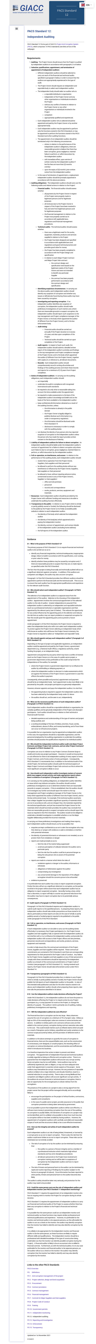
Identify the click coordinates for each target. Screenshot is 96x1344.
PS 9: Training (32, 1305)
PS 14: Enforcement (34, 1324)
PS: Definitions (33, 1272)
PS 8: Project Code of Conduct (38, 1302)
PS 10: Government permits (37, 1309)
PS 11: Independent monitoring (38, 1313)
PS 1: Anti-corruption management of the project (45, 1276)
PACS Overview (32, 1269)
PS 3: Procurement (34, 1283)
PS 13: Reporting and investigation (40, 1320)
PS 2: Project (32, 1280)
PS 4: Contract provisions (36, 1287)
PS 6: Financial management (38, 1294)
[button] (17, 28)
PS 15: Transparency (35, 1327)
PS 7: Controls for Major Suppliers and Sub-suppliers (46, 1298)
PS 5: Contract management (38, 1291)
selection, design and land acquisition (51, 1280)
